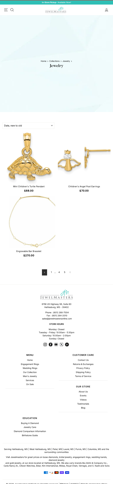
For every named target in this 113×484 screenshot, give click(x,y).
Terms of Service (83, 376)
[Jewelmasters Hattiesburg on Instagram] (45, 344)
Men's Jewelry (30, 376)
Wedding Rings (30, 368)
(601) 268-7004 (61, 312)
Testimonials (83, 404)
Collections (54, 61)
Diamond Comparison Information (30, 431)
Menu (30, 355)
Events (83, 395)
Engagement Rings (30, 364)
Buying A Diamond (30, 423)
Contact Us (83, 360)
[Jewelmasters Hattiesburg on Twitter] (61, 344)
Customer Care (83, 355)
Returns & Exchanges (83, 364)
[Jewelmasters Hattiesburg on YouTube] (56, 344)
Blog (83, 407)
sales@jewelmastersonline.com (57, 318)
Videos (83, 399)
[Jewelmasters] (56, 295)
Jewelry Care (30, 427)
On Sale (30, 384)
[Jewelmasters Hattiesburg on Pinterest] (67, 344)
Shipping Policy (83, 372)
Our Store (83, 386)
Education (30, 418)
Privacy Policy (83, 368)
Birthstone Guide (30, 435)
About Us (83, 391)
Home (43, 61)
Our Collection (30, 372)
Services (30, 380)
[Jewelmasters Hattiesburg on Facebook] (50, 344)
